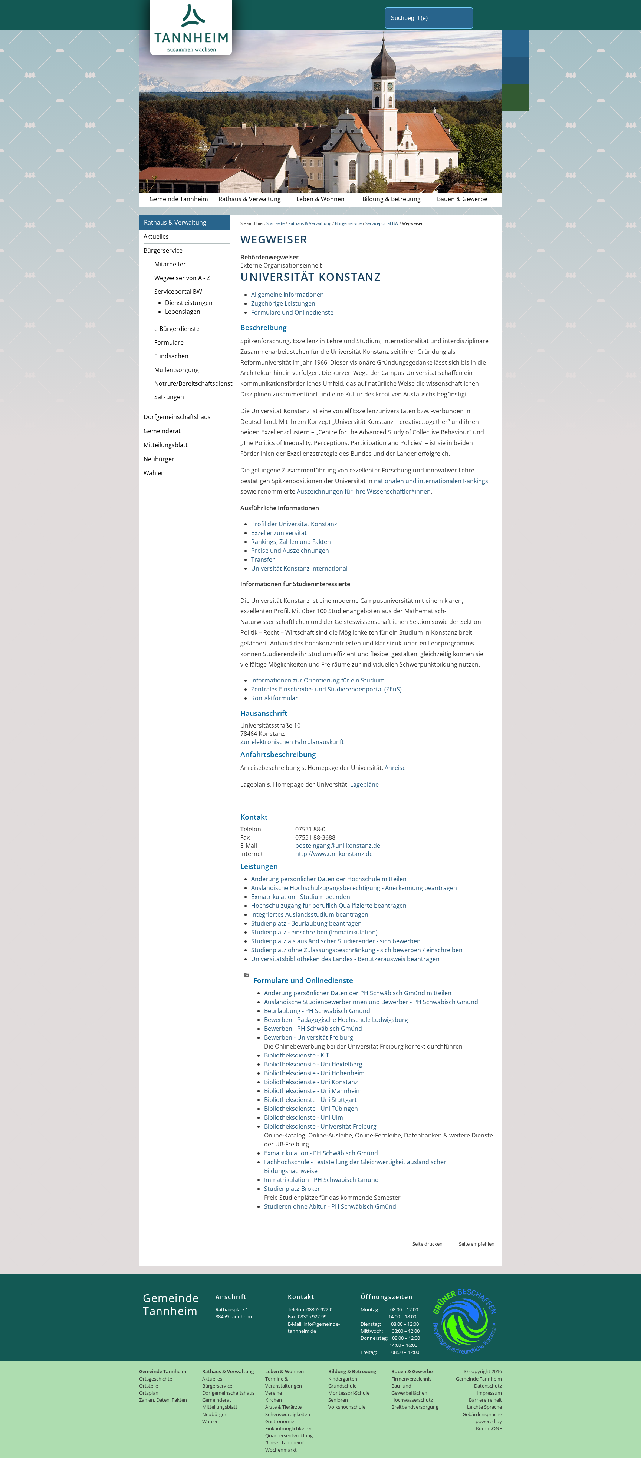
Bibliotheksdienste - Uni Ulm (303, 1117)
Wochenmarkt (281, 1450)
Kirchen (273, 1399)
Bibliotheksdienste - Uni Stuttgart (310, 1100)
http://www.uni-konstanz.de (334, 854)
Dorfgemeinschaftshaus (177, 417)
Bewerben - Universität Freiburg (308, 1037)
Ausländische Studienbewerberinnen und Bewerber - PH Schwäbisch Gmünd (371, 1002)
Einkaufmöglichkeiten (289, 1428)
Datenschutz (488, 1385)
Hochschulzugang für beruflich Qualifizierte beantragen (329, 905)
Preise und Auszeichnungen (290, 551)
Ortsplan (148, 1392)
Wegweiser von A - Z (182, 278)
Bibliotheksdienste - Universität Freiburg (320, 1126)
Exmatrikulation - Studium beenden (300, 897)
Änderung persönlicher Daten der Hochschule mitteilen (329, 879)
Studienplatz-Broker (292, 1189)
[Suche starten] (485, 18)
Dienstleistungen (189, 303)
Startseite (275, 223)
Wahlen (154, 473)
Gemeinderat (162, 431)
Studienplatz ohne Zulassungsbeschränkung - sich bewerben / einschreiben (357, 950)
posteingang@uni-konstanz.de (337, 845)
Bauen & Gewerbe (462, 199)
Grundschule (342, 1385)
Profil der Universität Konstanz (294, 524)
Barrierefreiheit (485, 1399)
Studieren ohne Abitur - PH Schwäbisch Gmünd (330, 1206)
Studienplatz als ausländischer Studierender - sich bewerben (336, 941)
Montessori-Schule (348, 1392)
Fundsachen (171, 356)
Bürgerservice (163, 250)
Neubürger (159, 459)
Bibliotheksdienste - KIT (296, 1055)
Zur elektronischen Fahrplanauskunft (292, 742)
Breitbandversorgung (414, 1407)
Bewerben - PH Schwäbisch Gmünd (313, 1028)
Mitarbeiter (170, 264)
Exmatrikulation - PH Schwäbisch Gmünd (321, 1153)
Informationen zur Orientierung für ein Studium (318, 680)
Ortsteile (148, 1385)
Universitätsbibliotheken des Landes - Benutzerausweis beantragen (345, 959)
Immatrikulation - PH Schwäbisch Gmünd (321, 1180)
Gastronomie (279, 1421)
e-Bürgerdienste (177, 329)
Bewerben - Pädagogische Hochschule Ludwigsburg (336, 1020)
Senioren (338, 1399)
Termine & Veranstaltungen (283, 1382)
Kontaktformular (274, 698)
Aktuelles (156, 236)
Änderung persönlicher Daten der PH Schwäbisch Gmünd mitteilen (357, 993)
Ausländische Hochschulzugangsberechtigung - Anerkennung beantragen (354, 888)
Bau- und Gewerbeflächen (409, 1389)
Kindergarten (342, 1378)
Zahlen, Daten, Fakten (163, 1399)
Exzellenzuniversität (279, 533)
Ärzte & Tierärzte (283, 1407)
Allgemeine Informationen (287, 294)
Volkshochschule (346, 1407)
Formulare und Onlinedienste (292, 312)
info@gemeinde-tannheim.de (314, 1327)
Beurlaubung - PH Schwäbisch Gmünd (317, 1011)
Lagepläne (364, 784)
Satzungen (169, 397)
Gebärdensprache (482, 1414)
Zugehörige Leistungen (283, 303)
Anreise (395, 768)
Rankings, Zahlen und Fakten (291, 542)
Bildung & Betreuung (391, 199)
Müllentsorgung (176, 370)
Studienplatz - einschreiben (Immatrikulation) (314, 932)
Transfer (263, 559)
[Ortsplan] (515, 70)
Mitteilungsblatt (166, 445)
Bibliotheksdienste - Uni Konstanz (311, 1082)
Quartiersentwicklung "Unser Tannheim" (289, 1439)
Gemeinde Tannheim (178, 199)
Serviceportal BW (178, 292)
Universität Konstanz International (299, 568)
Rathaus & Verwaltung (249, 199)
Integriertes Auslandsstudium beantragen (309, 914)
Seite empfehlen (476, 1244)
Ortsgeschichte (155, 1378)
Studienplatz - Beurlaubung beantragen (306, 923)
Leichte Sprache (484, 1407)
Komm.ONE (489, 1428)
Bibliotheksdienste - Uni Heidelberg (313, 1064)
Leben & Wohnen (320, 199)
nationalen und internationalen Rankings (431, 481)
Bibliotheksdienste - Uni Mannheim (313, 1091)
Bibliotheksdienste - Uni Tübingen (311, 1109)
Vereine (273, 1392)
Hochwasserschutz (412, 1399)
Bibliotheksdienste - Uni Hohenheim (314, 1073)
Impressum (489, 1392)
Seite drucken (427, 1244)
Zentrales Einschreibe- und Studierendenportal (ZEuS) (326, 689)
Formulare (169, 342)
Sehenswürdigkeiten (287, 1414)
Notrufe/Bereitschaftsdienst (192, 383)
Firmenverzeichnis (411, 1378)
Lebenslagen (182, 312)
